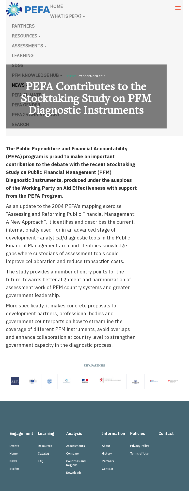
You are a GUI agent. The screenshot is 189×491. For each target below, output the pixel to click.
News (13, 461)
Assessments (28, 46)
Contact (107, 469)
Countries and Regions (76, 463)
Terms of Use (139, 453)
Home (56, 7)
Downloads (73, 473)
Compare (72, 453)
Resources (25, 36)
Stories (14, 469)
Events (14, 446)
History (107, 453)
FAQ (41, 461)
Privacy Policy (139, 446)
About (106, 446)
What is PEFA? (66, 17)
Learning (23, 56)
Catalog (43, 453)
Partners (23, 26)
